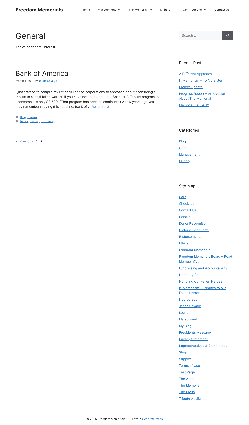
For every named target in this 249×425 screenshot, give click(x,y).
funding (34, 121)
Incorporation (189, 299)
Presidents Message (195, 332)
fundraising (48, 121)
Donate (184, 217)
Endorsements (190, 237)
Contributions (192, 9)
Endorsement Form (194, 230)
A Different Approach (195, 74)
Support (185, 359)
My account (188, 319)
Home (86, 9)
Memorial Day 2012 (194, 105)
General (32, 117)
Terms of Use (189, 365)
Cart (182, 197)
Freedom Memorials (39, 10)
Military (165, 9)
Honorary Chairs (191, 275)
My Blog (185, 326)
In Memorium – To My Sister (200, 80)
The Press (187, 392)
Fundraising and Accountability (203, 268)
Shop (183, 352)
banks (24, 121)
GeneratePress (152, 419)
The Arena (187, 379)
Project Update (191, 87)
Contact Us (222, 9)
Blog (23, 117)
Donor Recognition (193, 223)
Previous (24, 141)
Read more (100, 107)
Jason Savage (190, 306)
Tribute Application (193, 399)
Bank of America (42, 73)
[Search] (227, 35)
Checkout (186, 204)
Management (107, 9)
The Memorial (137, 9)
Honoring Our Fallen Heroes (200, 281)
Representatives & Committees (203, 346)
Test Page (187, 372)
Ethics (183, 243)
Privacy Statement (193, 339)
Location (185, 313)
